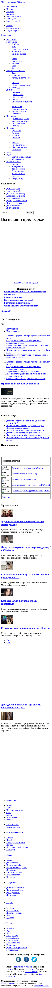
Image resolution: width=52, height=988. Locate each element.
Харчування (11, 116)
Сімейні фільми (19, 54)
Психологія (17, 61)
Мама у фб (11, 19)
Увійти (9, 25)
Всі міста (6, 497)
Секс (14, 66)
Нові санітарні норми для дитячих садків (25, 425)
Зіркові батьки (18, 169)
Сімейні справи (12, 800)
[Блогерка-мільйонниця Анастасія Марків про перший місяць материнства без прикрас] (7, 569)
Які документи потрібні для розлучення (24, 435)
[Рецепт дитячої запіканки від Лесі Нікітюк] (7, 623)
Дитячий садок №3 (20, 479)
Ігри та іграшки (19, 111)
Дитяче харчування (20, 118)
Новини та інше (13, 161)
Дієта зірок (17, 126)
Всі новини (11, 7)
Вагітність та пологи (15, 70)
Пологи (15, 82)
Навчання (16, 114)
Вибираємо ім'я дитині (22, 102)
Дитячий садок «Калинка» (24, 468)
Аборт (14, 58)
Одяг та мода (18, 171)
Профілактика (18, 145)
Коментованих (13, 331)
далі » (35, 282)
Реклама (10, 11)
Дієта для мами (18, 123)
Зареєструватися (13, 28)
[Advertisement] (26, 674)
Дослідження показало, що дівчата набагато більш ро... (21, 706)
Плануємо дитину (20, 49)
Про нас (10, 9)
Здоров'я (15, 68)
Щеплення (16, 130)
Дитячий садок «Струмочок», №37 (27, 490)
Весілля (15, 63)
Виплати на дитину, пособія (17, 303)
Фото (8, 152)
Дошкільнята (17, 94)
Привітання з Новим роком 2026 (20, 383)
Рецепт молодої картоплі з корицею (22, 371)
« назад (17, 282)
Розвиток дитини (19, 109)
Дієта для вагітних (20, 121)
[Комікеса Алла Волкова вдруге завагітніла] (7, 595)
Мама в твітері (13, 21)
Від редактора (18, 178)
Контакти (10, 14)
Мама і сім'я (11, 42)
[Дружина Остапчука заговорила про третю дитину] (7, 516)
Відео (8, 154)
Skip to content (23, 2)
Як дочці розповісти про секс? (18, 300)
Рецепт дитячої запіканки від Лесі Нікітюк (25, 628)
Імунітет (15, 142)
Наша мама (6, 35)
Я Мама (15, 44)
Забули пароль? (13, 30)
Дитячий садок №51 (21, 474)
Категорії (5, 311)
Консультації (17, 166)
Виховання (17, 106)
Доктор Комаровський (22, 157)
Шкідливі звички (19, 147)
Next (8, 642)
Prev (8, 640)
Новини (15, 164)
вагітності (30, 969)
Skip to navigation (8, 2)
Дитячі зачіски (12, 208)
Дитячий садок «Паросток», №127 (27, 485)
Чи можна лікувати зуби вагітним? (21, 306)
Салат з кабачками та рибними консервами (25, 378)
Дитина (9, 90)
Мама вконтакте (13, 16)
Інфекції (15, 135)
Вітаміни (16, 138)
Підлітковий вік (19, 97)
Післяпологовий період (22, 85)
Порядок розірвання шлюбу (18, 428)
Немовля (16, 92)
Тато (14, 47)
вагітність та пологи (23, 967)
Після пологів (31, 971)
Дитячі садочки (13, 189)
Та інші (9, 923)
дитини (9, 969)
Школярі (15, 99)
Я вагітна (16, 75)
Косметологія (18, 51)
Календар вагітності (21, 78)
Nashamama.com (8, 983)
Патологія (16, 150)
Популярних (12, 329)
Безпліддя (16, 87)
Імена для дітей (13, 191)
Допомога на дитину (15, 193)
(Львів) (39, 468)
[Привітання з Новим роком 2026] (7, 394)
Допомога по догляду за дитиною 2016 (24, 433)
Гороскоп (16, 176)
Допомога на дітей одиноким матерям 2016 (26, 430)
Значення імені (18, 173)
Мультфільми (18, 159)
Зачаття (15, 73)
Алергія (15, 133)
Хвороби (10, 128)
